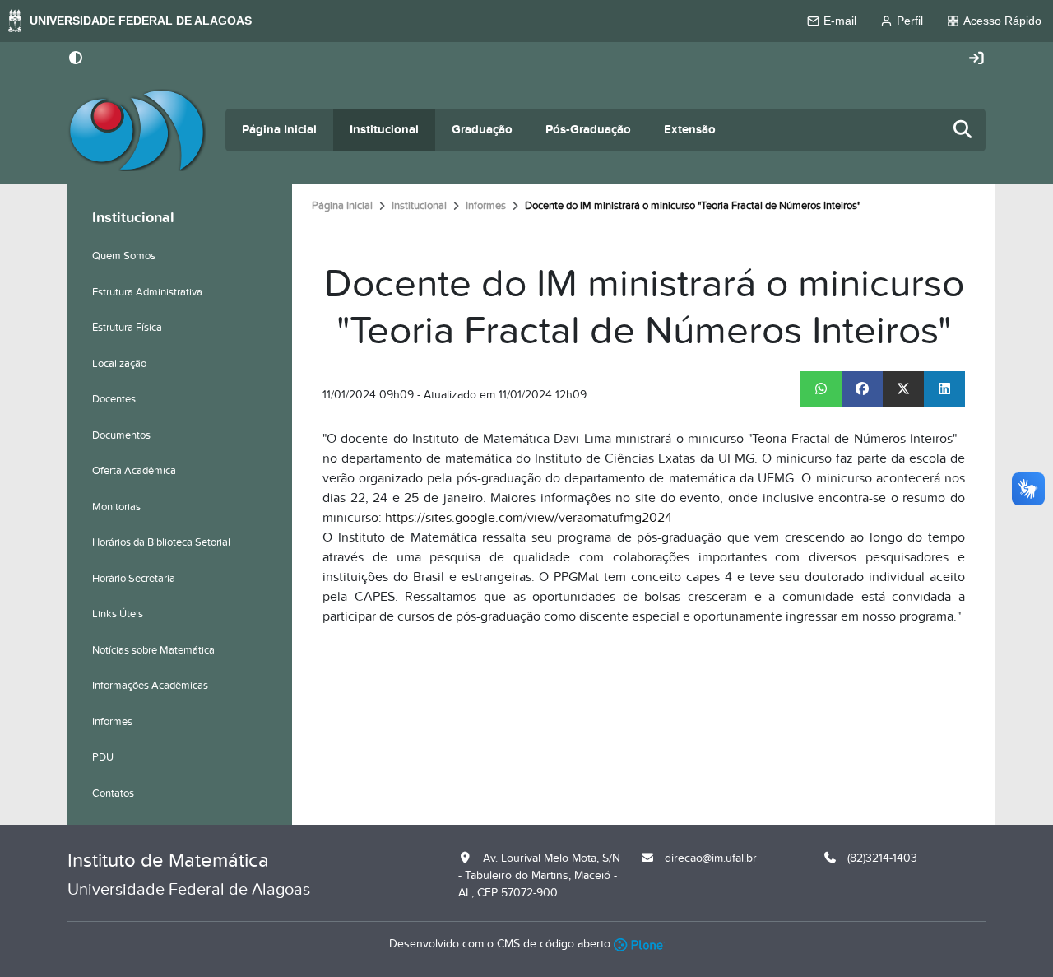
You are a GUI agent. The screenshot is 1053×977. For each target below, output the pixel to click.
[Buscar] (963, 130)
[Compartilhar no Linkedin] (944, 389)
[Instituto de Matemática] (136, 130)
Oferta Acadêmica (134, 470)
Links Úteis (117, 614)
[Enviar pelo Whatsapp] (821, 389)
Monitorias (116, 507)
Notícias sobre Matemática (153, 650)
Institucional (384, 129)
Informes (486, 205)
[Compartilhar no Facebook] (862, 389)
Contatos (113, 793)
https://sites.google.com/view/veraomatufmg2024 (528, 517)
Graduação (482, 129)
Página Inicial (279, 129)
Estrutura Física (127, 327)
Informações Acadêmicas (150, 685)
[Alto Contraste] (75, 59)
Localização (119, 363)
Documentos (121, 435)
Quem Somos (123, 256)
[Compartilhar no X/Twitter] (903, 389)
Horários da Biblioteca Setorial (161, 542)
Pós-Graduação (588, 129)
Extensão (690, 129)
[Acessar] (976, 58)
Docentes (114, 399)
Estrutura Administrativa (147, 292)
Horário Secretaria (133, 578)
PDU (103, 757)
